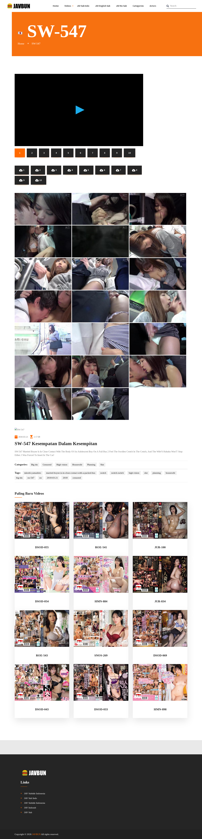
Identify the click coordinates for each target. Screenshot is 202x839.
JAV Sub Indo (83, 5)
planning (157, 473)
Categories (138, 5)
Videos (67, 5)
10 (40, 180)
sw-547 (31, 478)
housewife (170, 473)
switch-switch (117, 473)
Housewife (77, 464)
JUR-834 (160, 601)
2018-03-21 (52, 478)
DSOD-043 (42, 709)
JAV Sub (28, 812)
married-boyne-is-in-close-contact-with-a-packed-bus (70, 473)
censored (77, 478)
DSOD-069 (160, 655)
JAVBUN (36, 834)
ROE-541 (101, 547)
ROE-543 (42, 655)
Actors (153, 5)
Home (56, 5)
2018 (65, 478)
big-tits (19, 478)
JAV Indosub (30, 807)
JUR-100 (160, 547)
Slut (102, 464)
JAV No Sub (121, 5)
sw (40, 478)
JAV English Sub (102, 5)
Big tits (34, 464)
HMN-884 (101, 601)
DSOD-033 (101, 709)
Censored (47, 464)
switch (103, 473)
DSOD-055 (42, 547)
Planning (91, 464)
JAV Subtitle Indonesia (34, 793)
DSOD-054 (42, 601)
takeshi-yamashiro (32, 473)
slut (146, 473)
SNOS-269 (101, 655)
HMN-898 (160, 709)
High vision (61, 464)
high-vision (134, 473)
